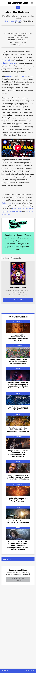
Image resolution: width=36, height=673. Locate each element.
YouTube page (6, 203)
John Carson (9, 76)
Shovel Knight (7, 60)
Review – (18, 522)
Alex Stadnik (23, 76)
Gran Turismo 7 (18, 209)
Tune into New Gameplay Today (17, 235)
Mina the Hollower (9, 63)
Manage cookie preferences (18, 579)
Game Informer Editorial (12, 21)
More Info (18, 300)
